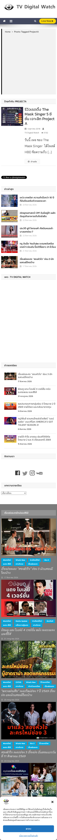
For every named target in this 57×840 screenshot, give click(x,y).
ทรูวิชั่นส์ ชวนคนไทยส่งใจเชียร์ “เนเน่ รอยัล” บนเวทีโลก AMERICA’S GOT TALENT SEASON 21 (36, 422)
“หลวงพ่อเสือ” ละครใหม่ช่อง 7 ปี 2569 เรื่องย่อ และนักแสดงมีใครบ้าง (28, 693)
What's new (20, 560)
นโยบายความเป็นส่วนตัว (28, 836)
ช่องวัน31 (50, 621)
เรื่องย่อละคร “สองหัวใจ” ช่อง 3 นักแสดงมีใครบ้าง (37, 260)
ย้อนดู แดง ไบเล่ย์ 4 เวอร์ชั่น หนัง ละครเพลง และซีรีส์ (34, 390)
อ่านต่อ (34, 161)
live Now (46, 20)
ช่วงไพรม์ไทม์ (35, 560)
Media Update (21, 621)
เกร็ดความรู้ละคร (22, 625)
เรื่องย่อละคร (33, 564)
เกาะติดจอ (19, 564)
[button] (52, 801)
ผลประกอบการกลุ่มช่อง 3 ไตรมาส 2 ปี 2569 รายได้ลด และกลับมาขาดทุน (36, 405)
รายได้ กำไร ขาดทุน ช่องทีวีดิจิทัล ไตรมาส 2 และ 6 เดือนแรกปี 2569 (34, 438)
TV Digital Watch (32, 133)
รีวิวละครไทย (45, 682)
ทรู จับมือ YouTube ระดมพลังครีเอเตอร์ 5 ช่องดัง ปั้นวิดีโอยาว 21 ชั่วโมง (38, 245)
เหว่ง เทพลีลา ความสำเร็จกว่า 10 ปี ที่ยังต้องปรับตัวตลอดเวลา (37, 199)
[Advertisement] (28, 63)
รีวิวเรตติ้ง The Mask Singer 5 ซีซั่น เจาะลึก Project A (39, 116)
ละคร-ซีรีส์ (7, 564)
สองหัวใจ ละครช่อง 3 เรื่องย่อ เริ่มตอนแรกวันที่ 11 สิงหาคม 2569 (28, 754)
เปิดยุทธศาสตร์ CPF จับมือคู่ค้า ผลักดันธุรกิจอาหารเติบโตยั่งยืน (37, 214)
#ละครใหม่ (7, 560)
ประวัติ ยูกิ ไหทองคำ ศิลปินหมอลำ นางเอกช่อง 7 (36, 230)
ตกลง (28, 828)
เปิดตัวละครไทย (34, 686)
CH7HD (18, 682)
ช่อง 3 (46, 560)
